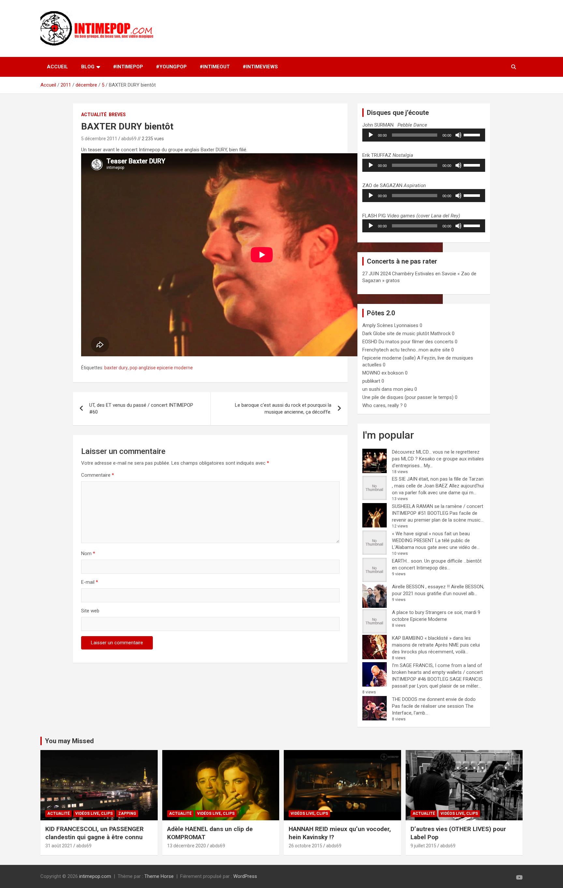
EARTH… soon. (407, 561)
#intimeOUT (215, 67)
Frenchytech (375, 350)
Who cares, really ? (382, 405)
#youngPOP (171, 67)
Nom (88, 553)
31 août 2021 (58, 845)
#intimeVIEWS (260, 67)
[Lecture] (371, 135)
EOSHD (369, 342)
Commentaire (97, 475)
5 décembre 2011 (99, 138)
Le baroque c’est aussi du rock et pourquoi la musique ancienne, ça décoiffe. (283, 408)
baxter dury (116, 367)
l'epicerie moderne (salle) (389, 358)
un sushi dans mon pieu (387, 389)
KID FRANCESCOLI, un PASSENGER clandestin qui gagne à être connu (94, 833)
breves (117, 114)
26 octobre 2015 (305, 845)
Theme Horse (159, 876)
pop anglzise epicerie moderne (161, 367)
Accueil (57, 67)
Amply (369, 325)
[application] (423, 135)
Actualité (94, 114)
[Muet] (458, 135)
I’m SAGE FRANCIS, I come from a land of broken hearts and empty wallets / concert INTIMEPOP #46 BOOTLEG (437, 672)
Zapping (127, 813)
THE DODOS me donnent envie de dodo (434, 699)
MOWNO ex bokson (383, 373)
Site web (90, 611)
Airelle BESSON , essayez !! (421, 587)
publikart (371, 381)
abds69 (129, 138)
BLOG (87, 67)
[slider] (473, 134)
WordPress (245, 876)
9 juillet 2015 (423, 845)
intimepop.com (95, 876)
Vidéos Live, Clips (94, 813)
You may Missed (69, 741)
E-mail (89, 582)
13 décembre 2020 (186, 845)
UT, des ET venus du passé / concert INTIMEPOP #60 (141, 408)
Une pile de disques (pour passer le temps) (408, 397)
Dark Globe (373, 333)
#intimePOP (128, 67)
